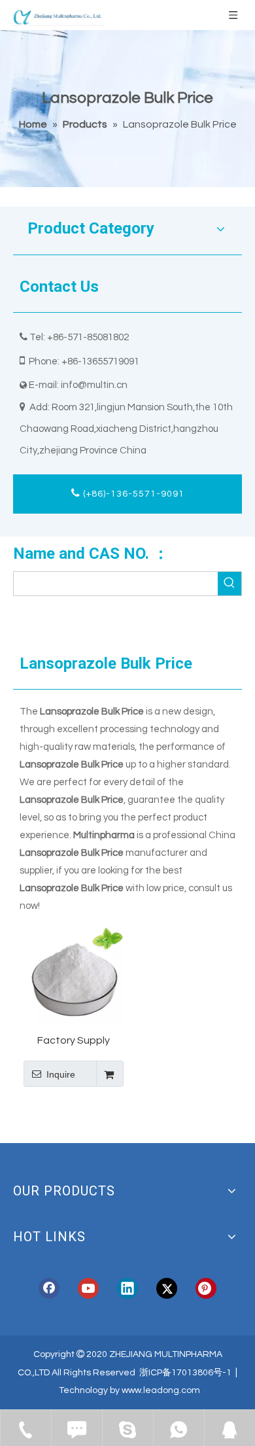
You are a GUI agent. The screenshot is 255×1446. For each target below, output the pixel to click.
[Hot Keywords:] (229, 583)
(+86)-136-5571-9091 (132, 494)
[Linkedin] (127, 1288)
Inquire (60, 1074)
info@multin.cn (94, 385)
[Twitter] (166, 1288)
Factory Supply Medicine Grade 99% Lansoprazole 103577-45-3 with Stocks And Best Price (73, 1041)
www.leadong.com (161, 1390)
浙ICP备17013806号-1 (185, 1372)
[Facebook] (49, 1288)
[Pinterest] (206, 1288)
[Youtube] (88, 1288)
